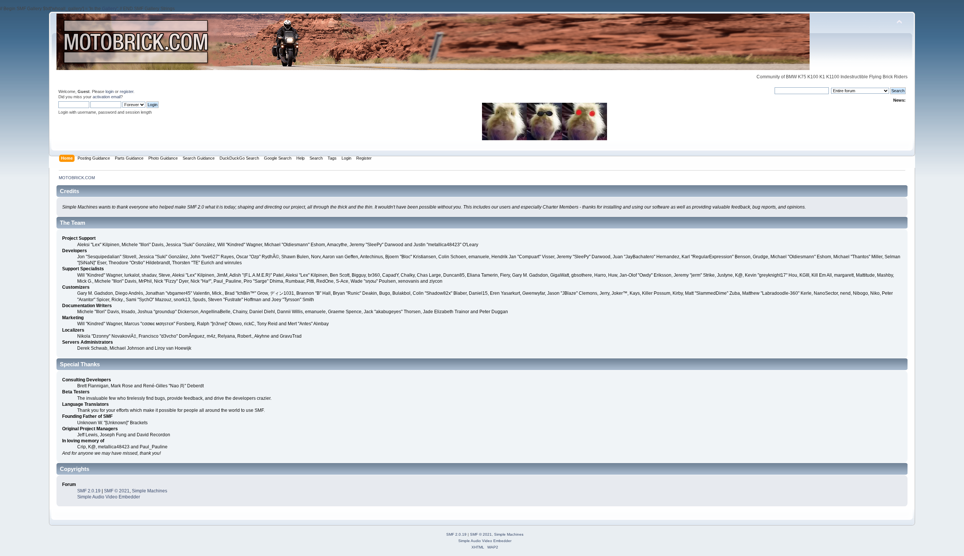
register (126, 91)
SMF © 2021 (117, 491)
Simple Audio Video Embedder (108, 497)
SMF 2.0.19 (89, 491)
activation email (106, 96)
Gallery (109, 8)
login (109, 91)
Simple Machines (149, 491)
